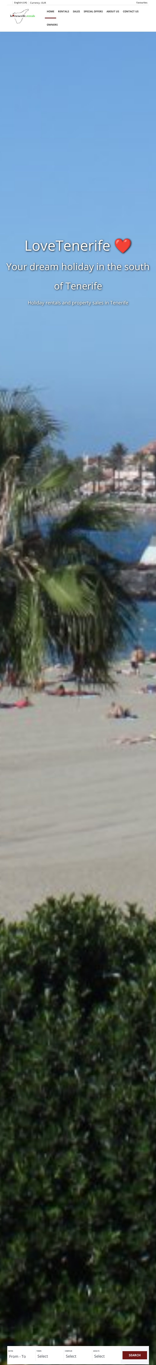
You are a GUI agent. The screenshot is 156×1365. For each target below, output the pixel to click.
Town (39, 1351)
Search (135, 1355)
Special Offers (93, 11)
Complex (68, 1351)
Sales (76, 11)
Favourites (141, 2)
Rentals (63, 11)
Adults (96, 1351)
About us (113, 11)
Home (50, 11)
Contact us (130, 11)
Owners (52, 24)
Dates (10, 1351)
